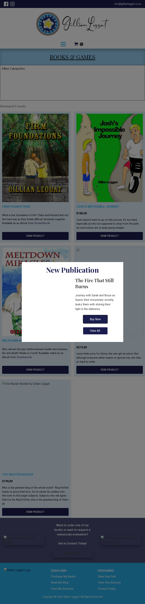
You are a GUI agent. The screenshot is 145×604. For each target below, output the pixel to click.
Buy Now (95, 319)
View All (95, 330)
